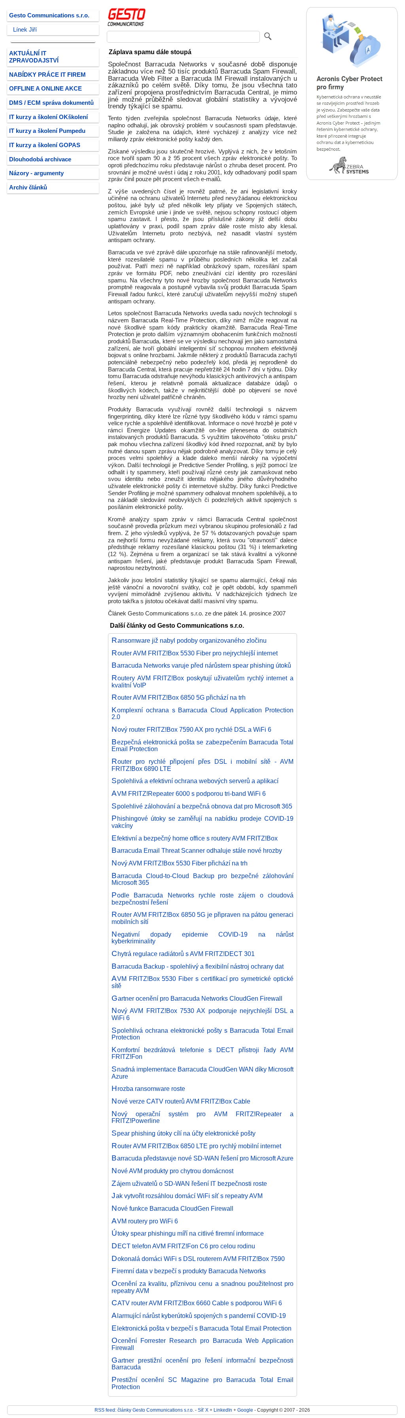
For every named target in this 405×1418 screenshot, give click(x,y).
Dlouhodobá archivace (40, 159)
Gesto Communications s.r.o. (49, 15)
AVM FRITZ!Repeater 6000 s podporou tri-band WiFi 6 (189, 793)
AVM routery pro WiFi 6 (145, 1221)
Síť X (203, 1409)
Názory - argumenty (36, 173)
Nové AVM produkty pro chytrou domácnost (172, 1170)
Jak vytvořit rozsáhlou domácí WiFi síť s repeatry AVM (187, 1195)
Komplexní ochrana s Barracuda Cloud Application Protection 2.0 (202, 713)
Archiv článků (28, 187)
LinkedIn (223, 1409)
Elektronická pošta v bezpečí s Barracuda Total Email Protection (201, 1328)
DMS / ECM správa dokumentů (51, 103)
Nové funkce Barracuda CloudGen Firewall (172, 1208)
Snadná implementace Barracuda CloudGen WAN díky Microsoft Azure (202, 1073)
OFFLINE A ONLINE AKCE (45, 88)
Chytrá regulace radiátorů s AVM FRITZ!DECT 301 (183, 953)
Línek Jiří (25, 30)
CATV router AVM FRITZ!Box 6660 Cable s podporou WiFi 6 (197, 1302)
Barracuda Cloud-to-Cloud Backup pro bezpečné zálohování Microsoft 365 (202, 879)
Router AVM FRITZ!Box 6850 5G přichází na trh (179, 697)
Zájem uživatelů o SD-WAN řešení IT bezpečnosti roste (189, 1183)
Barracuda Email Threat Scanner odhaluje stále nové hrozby (197, 850)
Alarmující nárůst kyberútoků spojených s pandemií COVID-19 (199, 1315)
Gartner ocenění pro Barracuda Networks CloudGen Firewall (197, 998)
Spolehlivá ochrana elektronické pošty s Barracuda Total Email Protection (202, 1034)
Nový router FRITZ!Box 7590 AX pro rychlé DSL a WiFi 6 (191, 729)
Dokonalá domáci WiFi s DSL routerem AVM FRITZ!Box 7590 (198, 1258)
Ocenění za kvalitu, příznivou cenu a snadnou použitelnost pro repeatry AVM (202, 1287)
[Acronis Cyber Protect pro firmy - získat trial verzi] (352, 178)
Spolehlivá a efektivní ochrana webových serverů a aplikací (195, 780)
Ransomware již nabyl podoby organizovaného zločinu (189, 640)
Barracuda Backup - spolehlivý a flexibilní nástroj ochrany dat (198, 966)
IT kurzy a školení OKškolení (48, 117)
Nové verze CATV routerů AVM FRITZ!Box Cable (181, 1101)
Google (245, 1409)
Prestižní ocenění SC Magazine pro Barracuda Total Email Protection (202, 1383)
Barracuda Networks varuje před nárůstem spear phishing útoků (201, 665)
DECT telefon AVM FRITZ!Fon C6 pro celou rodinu (183, 1246)
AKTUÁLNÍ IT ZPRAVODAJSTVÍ (34, 57)
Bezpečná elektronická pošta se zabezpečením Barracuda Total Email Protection (202, 745)
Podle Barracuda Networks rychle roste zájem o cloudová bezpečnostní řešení (202, 899)
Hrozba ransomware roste (148, 1088)
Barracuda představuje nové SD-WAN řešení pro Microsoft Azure (202, 1158)
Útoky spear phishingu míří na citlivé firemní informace (188, 1233)
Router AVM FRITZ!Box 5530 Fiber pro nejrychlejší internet (195, 653)
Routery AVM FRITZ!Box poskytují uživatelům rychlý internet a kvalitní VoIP (202, 681)
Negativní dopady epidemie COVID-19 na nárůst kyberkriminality (202, 938)
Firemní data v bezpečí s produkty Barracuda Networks (189, 1270)
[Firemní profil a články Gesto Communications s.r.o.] (126, 25)
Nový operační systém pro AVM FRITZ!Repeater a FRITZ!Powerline (202, 1117)
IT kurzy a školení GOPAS (44, 145)
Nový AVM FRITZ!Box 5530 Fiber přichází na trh (180, 863)
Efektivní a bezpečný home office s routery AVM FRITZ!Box (195, 838)
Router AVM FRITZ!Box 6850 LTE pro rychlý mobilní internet (196, 1145)
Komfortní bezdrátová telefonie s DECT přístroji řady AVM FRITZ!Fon (202, 1053)
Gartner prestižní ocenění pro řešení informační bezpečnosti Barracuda (202, 1364)
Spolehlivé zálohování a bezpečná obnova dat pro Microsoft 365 (202, 806)
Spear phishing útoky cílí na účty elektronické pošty (183, 1133)
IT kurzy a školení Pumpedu (47, 131)
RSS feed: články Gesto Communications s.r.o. (144, 1409)
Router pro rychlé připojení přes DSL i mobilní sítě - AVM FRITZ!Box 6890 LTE (202, 765)
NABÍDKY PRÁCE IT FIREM (47, 75)
